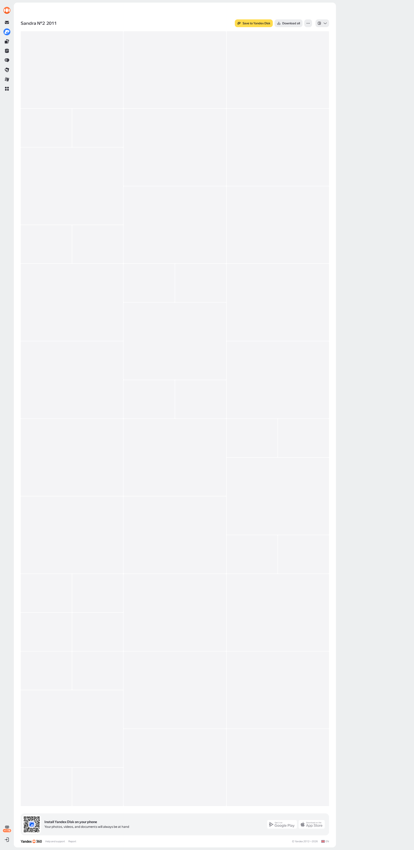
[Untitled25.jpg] (303, 438)
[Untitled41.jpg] (72, 728)
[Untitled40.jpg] (278, 690)
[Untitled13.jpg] (72, 302)
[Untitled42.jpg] (175, 767)
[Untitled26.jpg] (278, 496)
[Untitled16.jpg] (278, 302)
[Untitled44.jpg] (46, 787)
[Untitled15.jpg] (200, 283)
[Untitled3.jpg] (278, 69)
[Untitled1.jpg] (72, 69)
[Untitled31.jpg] (46, 593)
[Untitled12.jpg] (97, 244)
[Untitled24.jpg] (252, 438)
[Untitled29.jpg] (252, 554)
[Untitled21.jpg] (200, 399)
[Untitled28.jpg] (175, 534)
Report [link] (72, 841)
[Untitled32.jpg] (97, 593)
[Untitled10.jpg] (278, 224)
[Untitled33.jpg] (175, 612)
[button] (6, 88)
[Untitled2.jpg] (175, 69)
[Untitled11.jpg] (46, 244)
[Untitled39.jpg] (175, 690)
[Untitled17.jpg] (175, 341)
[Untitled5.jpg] (97, 128)
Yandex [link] (299, 841)
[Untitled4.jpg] (46, 128)
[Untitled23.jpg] (175, 457)
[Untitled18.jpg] (72, 379)
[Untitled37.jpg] (46, 670)
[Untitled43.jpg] (278, 767)
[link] (6, 10)
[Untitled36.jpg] (97, 632)
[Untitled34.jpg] (278, 612)
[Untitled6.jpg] (175, 147)
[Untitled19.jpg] (278, 379)
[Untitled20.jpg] (149, 399)
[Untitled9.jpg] (175, 224)
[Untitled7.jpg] (278, 147)
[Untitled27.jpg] (72, 534)
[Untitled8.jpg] (72, 186)
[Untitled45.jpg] (97, 787)
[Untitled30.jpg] (303, 554)
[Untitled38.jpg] (97, 670)
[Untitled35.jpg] (46, 632)
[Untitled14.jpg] (149, 283)
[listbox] (322, 23)
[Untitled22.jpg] (72, 457)
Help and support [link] (55, 841)
